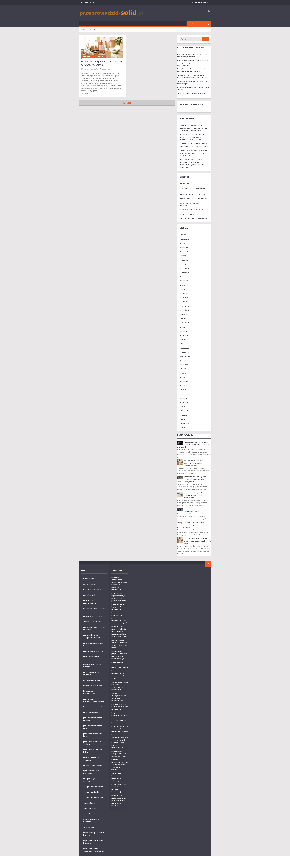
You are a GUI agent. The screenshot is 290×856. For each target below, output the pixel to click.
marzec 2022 (184, 285)
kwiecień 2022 (184, 281)
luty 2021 (183, 339)
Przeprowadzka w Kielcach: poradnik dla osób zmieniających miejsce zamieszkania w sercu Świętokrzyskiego (192, 62)
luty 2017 (183, 428)
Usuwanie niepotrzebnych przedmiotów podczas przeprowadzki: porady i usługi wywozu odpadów (119, 618)
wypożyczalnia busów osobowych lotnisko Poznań (93, 850)
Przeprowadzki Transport (92, 707)
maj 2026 (182, 243)
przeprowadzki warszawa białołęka (92, 719)
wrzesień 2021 (184, 310)
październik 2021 (185, 306)
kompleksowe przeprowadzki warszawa (94, 609)
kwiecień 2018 (184, 398)
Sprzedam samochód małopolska (91, 772)
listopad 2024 (184, 272)
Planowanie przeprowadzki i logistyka (193, 195)
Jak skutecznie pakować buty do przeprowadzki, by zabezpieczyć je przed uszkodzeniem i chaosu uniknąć (194, 128)
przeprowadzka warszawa (93, 651)
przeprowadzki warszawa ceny (92, 727)
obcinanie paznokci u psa (92, 622)
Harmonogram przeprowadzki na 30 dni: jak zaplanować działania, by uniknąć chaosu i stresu (193, 153)
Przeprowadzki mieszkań (92, 686)
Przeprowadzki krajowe (91, 680)
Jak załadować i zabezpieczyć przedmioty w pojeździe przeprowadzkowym (190, 525)
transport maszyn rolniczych (93, 787)
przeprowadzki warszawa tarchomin (92, 743)
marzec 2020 (184, 386)
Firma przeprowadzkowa (92, 589)
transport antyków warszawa (90, 780)
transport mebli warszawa (93, 797)
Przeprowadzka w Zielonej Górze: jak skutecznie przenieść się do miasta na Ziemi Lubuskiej (193, 444)
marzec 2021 (184, 335)
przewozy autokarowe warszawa (91, 759)
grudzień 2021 (184, 298)
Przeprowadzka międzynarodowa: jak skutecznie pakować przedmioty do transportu (118, 800)
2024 (87, 29)
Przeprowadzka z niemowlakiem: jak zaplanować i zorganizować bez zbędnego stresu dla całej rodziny (192, 137)
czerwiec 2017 (184, 423)
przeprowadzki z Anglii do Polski (92, 751)
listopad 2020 (184, 352)
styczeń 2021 (184, 344)
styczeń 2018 (184, 411)
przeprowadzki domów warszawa (91, 658)
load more (127, 103)
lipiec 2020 (183, 369)
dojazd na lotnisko (90, 584)
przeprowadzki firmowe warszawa (91, 673)
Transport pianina (89, 808)
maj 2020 (182, 377)
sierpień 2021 (184, 314)
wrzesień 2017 (184, 415)
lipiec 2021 (183, 319)
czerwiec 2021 (184, 323)
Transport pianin (89, 803)
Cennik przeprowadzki (91, 579)
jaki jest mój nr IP (89, 595)
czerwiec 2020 (184, 373)
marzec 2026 (184, 251)
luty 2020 (183, 390)
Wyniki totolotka (89, 827)
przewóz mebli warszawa (92, 765)
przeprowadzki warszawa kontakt (92, 735)
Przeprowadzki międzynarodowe (89, 692)
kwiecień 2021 (184, 331)
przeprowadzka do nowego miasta (93, 644)
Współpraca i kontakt (200, 2)
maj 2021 (182, 327)
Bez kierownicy (185, 184)
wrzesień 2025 (184, 264)
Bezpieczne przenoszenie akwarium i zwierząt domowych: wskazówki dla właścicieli (119, 765)
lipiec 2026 (183, 235)
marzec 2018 (184, 402)
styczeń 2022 (184, 293)
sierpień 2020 (184, 365)
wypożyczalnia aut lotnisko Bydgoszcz (93, 842)
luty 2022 (183, 289)
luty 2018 (183, 407)
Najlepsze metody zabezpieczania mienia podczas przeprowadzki (119, 665)
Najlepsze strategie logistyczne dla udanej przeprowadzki (118, 607)
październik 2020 (185, 356)
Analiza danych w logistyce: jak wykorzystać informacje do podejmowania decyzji (194, 463)
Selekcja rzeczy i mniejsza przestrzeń (193, 210)
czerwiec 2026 (184, 239)
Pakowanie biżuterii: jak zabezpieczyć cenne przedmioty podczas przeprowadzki (196, 495)
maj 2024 (182, 277)
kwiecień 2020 (184, 381)
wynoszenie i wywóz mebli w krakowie (93, 834)
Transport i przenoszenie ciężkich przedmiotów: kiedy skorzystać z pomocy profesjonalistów (119, 742)
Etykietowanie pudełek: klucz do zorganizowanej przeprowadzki (119, 706)
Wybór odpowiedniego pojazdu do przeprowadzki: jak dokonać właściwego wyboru (197, 541)
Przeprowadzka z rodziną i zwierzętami (193, 199)
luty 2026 (183, 256)
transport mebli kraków (91, 792)
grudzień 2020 (184, 348)
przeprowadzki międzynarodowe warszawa (93, 700)
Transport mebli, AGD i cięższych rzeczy (194, 218)
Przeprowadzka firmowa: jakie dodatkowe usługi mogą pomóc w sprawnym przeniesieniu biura (119, 718)
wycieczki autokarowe (91, 814)
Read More (84, 93)
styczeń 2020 (184, 394)
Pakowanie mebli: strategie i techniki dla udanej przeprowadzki (118, 753)
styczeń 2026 (184, 260)
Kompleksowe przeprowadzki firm (90, 602)
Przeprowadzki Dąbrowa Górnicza (92, 665)
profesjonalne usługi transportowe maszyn (91, 636)
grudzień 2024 (184, 268)
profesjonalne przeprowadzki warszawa (94, 628)
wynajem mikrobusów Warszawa (91, 820)
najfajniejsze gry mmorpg (92, 616)
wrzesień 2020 (184, 360)
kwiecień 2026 (184, 247)
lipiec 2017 (183, 419)
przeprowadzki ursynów (92, 712)
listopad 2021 (184, 302)
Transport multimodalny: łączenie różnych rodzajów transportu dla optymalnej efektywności (191, 479)
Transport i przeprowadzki (93, 56)
